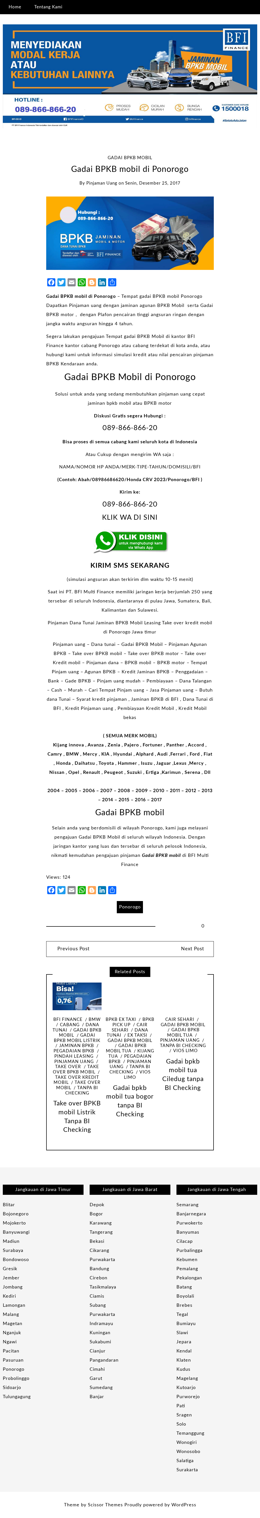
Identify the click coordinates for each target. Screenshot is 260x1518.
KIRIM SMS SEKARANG (130, 565)
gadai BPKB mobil (130, 158)
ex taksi (137, 1035)
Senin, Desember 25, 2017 (152, 183)
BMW (95, 1020)
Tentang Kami (48, 7)
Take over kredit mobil (76, 1080)
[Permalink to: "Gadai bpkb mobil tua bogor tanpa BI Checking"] (130, 996)
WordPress (183, 1505)
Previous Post (73, 948)
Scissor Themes (105, 1505)
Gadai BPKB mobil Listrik (77, 1038)
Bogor (96, 1214)
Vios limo (137, 1075)
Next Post (192, 948)
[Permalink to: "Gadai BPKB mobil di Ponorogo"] (130, 233)
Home (15, 7)
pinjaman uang (101, 183)
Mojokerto (14, 1223)
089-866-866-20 (130, 428)
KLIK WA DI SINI (130, 517)
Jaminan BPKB (76, 1046)
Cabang (69, 1025)
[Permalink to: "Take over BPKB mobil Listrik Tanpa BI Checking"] (77, 996)
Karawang (101, 1223)
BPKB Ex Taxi (121, 1020)
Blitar (9, 1205)
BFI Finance (68, 1020)
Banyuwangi (16, 1232)
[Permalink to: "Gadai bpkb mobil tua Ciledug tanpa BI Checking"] (183, 996)
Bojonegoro (16, 1214)
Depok (97, 1205)
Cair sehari (179, 1020)
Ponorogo (130, 907)
